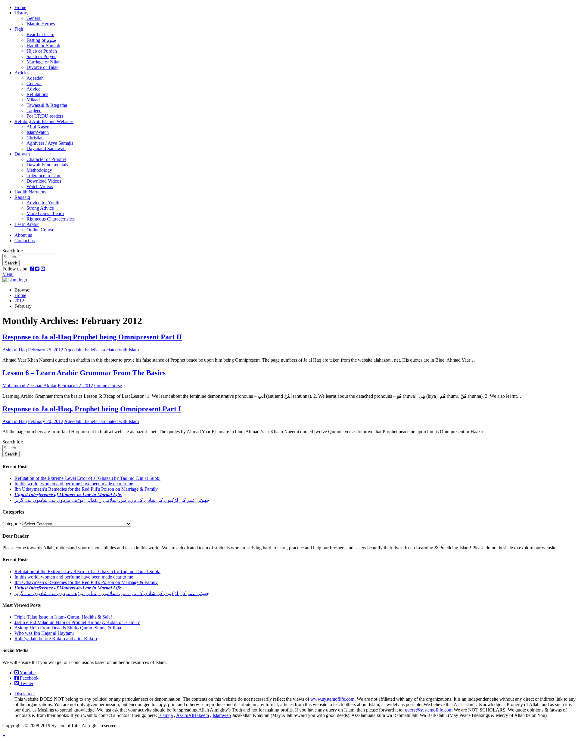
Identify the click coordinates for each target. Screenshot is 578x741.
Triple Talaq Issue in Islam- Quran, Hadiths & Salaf (63, 616)
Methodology (39, 170)
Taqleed (34, 110)
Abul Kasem (38, 126)
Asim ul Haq (14, 349)
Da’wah (22, 153)
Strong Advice (40, 208)
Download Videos (43, 181)
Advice (33, 88)
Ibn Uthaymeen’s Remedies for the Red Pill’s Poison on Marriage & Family (86, 489)
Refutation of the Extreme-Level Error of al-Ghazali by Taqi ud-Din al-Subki (87, 478)
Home (20, 7)
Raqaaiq (22, 197)
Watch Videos (39, 186)
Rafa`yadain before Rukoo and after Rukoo (55, 638)
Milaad (33, 99)
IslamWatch (37, 132)
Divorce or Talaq (42, 67)
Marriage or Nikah (44, 61)
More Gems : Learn (45, 213)
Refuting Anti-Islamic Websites (43, 121)
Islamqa (165, 715)
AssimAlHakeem (192, 715)
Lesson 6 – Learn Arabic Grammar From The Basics (84, 373)
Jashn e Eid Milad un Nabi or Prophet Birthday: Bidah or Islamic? (77, 622)
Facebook (29, 678)
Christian (35, 137)
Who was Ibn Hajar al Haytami (44, 633)
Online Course (40, 229)
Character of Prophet (46, 159)
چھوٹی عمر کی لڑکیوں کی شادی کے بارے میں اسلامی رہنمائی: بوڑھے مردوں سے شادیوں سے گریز (111, 500)
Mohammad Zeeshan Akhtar (29, 385)
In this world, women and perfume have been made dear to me (73, 483)
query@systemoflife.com (428, 709)
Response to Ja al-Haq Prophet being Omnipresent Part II (92, 337)
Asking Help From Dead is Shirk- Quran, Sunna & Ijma (67, 627)
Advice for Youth (42, 202)
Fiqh (18, 29)
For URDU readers (44, 116)
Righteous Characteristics (50, 218)
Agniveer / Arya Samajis (49, 143)
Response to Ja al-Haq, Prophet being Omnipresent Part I (91, 409)
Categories (12, 523)
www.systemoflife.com (332, 699)
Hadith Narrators (30, 191)
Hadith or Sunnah (43, 45)
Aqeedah (35, 78)
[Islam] (14, 279)
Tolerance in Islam (43, 175)
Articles (21, 72)
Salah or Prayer (41, 56)
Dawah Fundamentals (47, 164)
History (21, 12)
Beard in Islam (40, 34)
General (34, 18)
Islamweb (222, 715)
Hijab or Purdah (41, 51)
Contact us (24, 240)
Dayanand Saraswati (46, 148)
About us (23, 235)
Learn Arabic (26, 224)
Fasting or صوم (41, 40)
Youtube (27, 672)
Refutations (37, 94)
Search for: (12, 250)
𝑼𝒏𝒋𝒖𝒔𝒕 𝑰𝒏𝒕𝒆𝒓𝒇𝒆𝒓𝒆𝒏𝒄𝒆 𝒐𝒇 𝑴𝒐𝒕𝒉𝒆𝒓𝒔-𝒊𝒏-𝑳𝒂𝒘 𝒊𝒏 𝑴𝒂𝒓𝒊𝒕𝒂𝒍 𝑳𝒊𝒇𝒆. (68, 494)
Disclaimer (24, 693)
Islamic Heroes (40, 23)
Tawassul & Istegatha (46, 105)
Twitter (26, 683)
